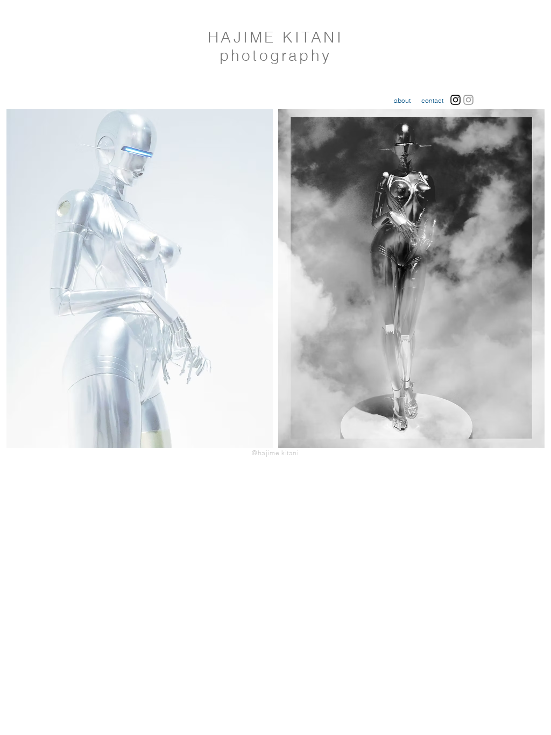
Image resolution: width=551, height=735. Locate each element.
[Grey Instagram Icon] (468, 100)
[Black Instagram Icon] (455, 100)
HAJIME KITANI (275, 37)
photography (275, 55)
